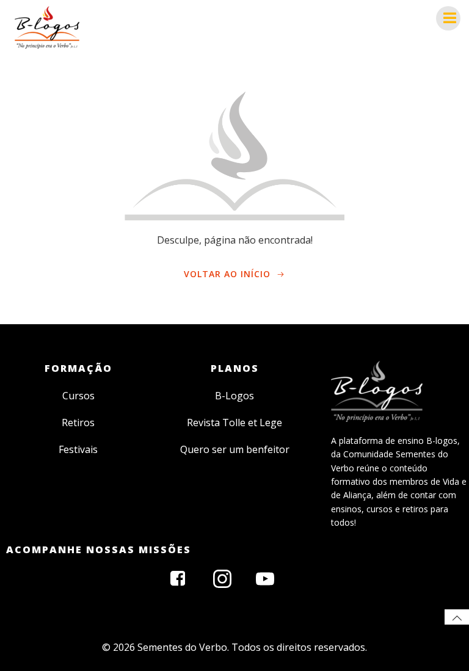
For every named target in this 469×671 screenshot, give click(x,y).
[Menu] (448, 18)
